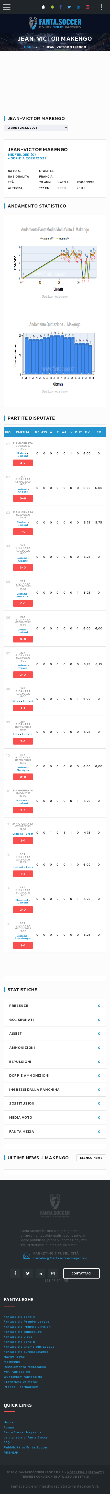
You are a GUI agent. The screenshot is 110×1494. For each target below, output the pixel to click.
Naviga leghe (14, 1357)
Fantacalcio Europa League (26, 1351)
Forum (9, 1427)
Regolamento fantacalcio (25, 1367)
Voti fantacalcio (17, 1371)
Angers (23, 492)
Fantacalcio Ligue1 (19, 1336)
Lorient (23, 456)
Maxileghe (12, 1361)
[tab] (59, 453)
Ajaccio (23, 561)
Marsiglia (23, 770)
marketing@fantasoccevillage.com (59, 1258)
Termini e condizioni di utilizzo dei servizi (55, 1476)
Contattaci (81, 1273)
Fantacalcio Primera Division (27, 1326)
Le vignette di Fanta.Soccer (26, 1437)
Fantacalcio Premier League (26, 1321)
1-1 (23, 708)
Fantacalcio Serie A (19, 1316)
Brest (30, 834)
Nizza (16, 701)
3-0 (23, 567)
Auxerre (22, 596)
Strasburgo (23, 938)
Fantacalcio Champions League (29, 1346)
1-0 (23, 531)
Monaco (21, 800)
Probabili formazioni (21, 1386)
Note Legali (77, 1472)
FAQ (7, 1442)
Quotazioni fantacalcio (23, 1377)
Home (28, 47)
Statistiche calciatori (21, 1382)
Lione (22, 629)
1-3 (23, 873)
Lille (16, 734)
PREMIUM (11, 1452)
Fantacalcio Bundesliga (23, 1331)
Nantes (22, 522)
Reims (21, 453)
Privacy (95, 1472)
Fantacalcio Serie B (19, 1341)
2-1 (23, 840)
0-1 (23, 603)
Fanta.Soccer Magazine (23, 1432)
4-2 (23, 463)
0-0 (23, 498)
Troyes (23, 668)
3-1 (23, 741)
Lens (29, 867)
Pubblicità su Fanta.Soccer (25, 1447)
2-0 (23, 674)
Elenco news (91, 1157)
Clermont (21, 900)
